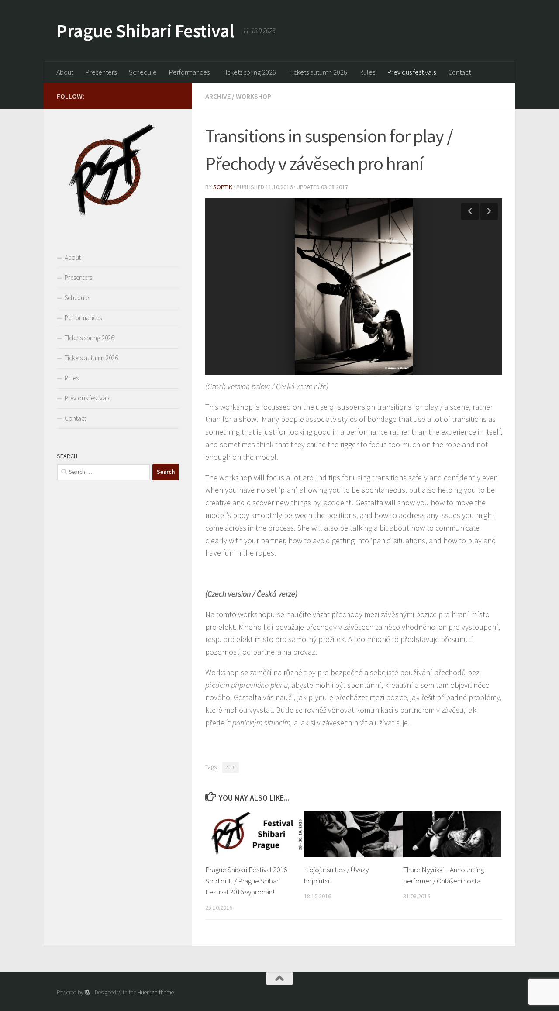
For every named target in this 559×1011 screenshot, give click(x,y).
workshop (253, 96)
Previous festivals (411, 72)
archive (218, 96)
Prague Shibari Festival (145, 30)
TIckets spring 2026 (249, 72)
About (64, 72)
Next (489, 211)
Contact (459, 72)
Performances (189, 72)
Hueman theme (156, 992)
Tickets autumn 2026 (317, 72)
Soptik (222, 187)
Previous (470, 211)
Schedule (143, 72)
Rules (367, 72)
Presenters (101, 72)
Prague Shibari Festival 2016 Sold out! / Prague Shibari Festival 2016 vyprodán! (246, 881)
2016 (230, 767)
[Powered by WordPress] (87, 992)
